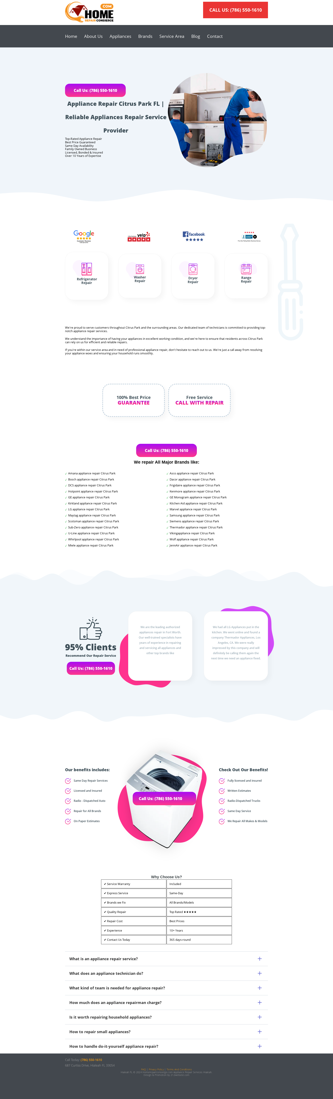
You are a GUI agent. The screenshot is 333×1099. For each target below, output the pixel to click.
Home (71, 36)
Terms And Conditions (179, 1069)
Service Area (171, 36)
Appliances (120, 36)
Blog (195, 36)
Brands (145, 36)
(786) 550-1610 (246, 10)
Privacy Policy (156, 1069)
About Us (93, 36)
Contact (215, 36)
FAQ (143, 1069)
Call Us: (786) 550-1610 (95, 90)
